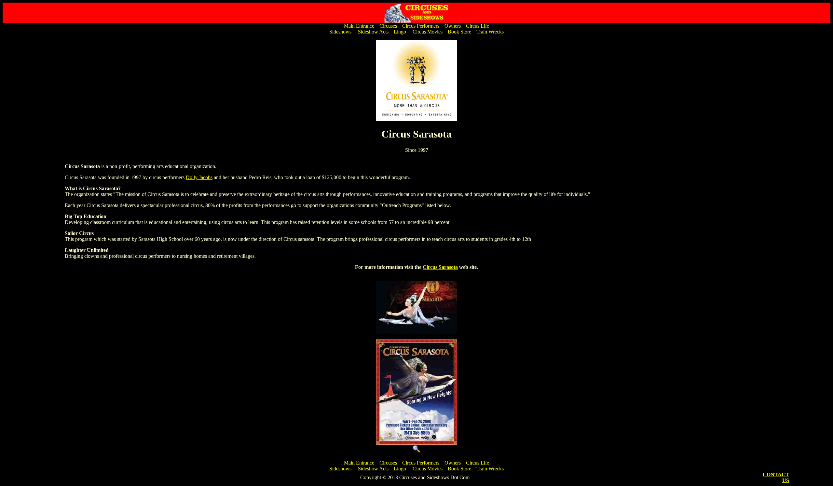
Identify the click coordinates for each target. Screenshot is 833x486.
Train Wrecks (490, 31)
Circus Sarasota (440, 267)
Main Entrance (359, 26)
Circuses (388, 26)
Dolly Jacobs (199, 177)
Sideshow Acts (373, 31)
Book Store (459, 31)
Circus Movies (428, 31)
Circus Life (477, 26)
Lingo (400, 31)
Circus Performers (420, 26)
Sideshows (340, 31)
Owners (452, 26)
